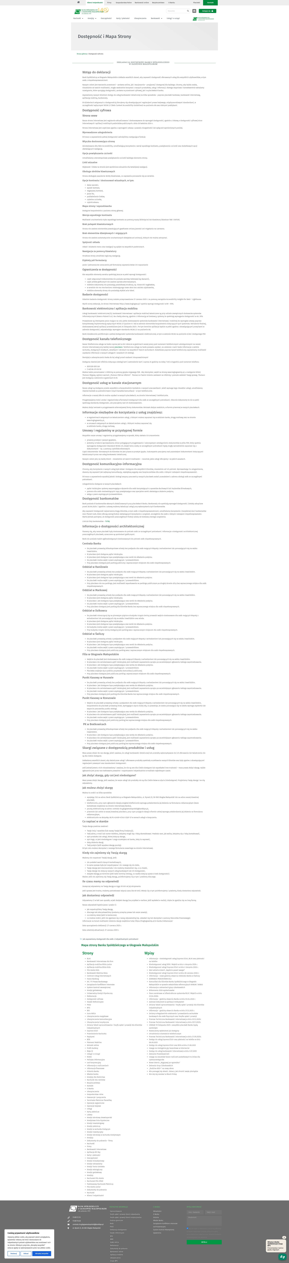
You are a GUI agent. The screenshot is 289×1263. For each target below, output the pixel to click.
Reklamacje (92, 996)
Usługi (89, 1109)
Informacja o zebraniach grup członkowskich (167, 987)
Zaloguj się (206, 11)
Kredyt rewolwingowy (95, 1123)
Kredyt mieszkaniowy (95, 1161)
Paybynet (90, 1037)
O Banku (171, 3)
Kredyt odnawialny (94, 1164)
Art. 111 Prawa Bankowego (97, 982)
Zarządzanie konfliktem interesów (100, 985)
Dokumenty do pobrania (97, 1190)
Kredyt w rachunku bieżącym (98, 1129)
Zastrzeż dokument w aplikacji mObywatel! (166, 1002)
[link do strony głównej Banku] (88, 1208)
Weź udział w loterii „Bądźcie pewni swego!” (167, 970)
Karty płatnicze (93, 1112)
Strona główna (82, 54)
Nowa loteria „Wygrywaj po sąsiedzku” (164, 1063)
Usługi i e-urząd (173, 18)
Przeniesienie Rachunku (96, 1034)
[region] (29, 1243)
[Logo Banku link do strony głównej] (203, 18)
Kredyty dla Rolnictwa (96, 1077)
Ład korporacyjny (94, 1063)
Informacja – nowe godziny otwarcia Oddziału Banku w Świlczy (174, 976)
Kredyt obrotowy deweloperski (99, 1117)
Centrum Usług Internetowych (99, 976)
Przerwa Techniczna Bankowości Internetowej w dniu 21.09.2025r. (175, 1037)
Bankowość (155, 18)
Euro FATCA (91, 1013)
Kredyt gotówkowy (94, 990)
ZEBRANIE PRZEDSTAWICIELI (160, 979)
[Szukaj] (188, 11)
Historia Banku (93, 1071)
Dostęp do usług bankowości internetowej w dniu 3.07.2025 (173, 1051)
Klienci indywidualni (95, 1195)
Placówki (196, 3)
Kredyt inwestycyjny (95, 1132)
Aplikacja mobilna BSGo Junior (99, 964)
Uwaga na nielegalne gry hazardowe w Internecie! (169, 1048)
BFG (88, 1008)
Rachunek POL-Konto (95, 1178)
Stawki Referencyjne (95, 1002)
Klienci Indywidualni (95, 3)
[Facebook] (194, 11)
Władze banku (92, 1074)
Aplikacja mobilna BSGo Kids (99, 967)
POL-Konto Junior (94, 1187)
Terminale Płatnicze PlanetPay (99, 1100)
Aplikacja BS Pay (93, 1152)
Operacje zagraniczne (95, 1103)
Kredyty (91, 18)
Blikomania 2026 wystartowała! (161, 990)
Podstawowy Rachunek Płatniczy (100, 1184)
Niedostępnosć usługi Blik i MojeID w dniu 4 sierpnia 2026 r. (173, 964)
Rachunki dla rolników (96, 1080)
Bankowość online (142, 3)
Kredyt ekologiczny (94, 1169)
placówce (118, 347)
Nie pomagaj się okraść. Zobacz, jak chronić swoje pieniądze (173, 1071)
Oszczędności (106, 18)
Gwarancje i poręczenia (96, 1097)
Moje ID (90, 1051)
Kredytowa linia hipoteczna (98, 1120)
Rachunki (77, 18)
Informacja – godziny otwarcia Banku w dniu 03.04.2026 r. (172, 999)
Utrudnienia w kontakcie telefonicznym (165, 1034)
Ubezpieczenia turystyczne (98, 1022)
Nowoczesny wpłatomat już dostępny (164, 1031)
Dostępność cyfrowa (95, 999)
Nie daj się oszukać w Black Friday (163, 1074)
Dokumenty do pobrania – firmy (100, 1141)
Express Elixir (92, 1031)
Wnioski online (93, 1045)
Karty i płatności (123, 18)
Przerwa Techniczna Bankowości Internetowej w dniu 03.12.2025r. (175, 1019)
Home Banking (93, 979)
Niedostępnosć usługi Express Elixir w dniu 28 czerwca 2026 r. (174, 973)
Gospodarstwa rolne (95, 1094)
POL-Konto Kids (93, 970)
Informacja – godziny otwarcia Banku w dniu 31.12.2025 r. (172, 1010)
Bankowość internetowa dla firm (100, 961)
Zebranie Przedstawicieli (159, 1054)
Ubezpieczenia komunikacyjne (99, 1019)
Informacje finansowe (95, 1068)
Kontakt (210, 3)
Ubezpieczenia (140, 18)
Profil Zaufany (92, 1048)
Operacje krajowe (94, 1106)
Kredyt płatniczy (93, 1126)
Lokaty (89, 1115)
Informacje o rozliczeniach (97, 1065)
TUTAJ (107, 521)
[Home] (78, 2)
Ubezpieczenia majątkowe (97, 1016)
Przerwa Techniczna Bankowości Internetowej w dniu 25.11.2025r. (175, 1022)
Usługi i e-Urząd (93, 1054)
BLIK (89, 959)
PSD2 (89, 1005)
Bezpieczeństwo (158, 3)
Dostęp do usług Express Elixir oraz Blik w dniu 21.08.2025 (172, 1045)
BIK (88, 1010)
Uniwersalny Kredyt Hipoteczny (100, 993)
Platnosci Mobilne (94, 1042)
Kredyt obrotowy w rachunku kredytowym (104, 1135)
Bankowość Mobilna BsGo (97, 973)
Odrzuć (26, 1254)
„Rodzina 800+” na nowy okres (161, 1068)
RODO (89, 1057)
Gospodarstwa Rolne (124, 3)
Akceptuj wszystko (41, 1254)
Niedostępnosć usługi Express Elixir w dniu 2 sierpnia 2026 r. (173, 967)
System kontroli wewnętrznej (98, 987)
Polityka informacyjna (96, 1060)
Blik (88, 1039)
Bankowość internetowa (96, 1149)
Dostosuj (13, 1254)
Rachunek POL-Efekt (95, 1181)
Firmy (109, 3)
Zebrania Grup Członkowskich (161, 1065)
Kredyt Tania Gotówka (96, 1167)
